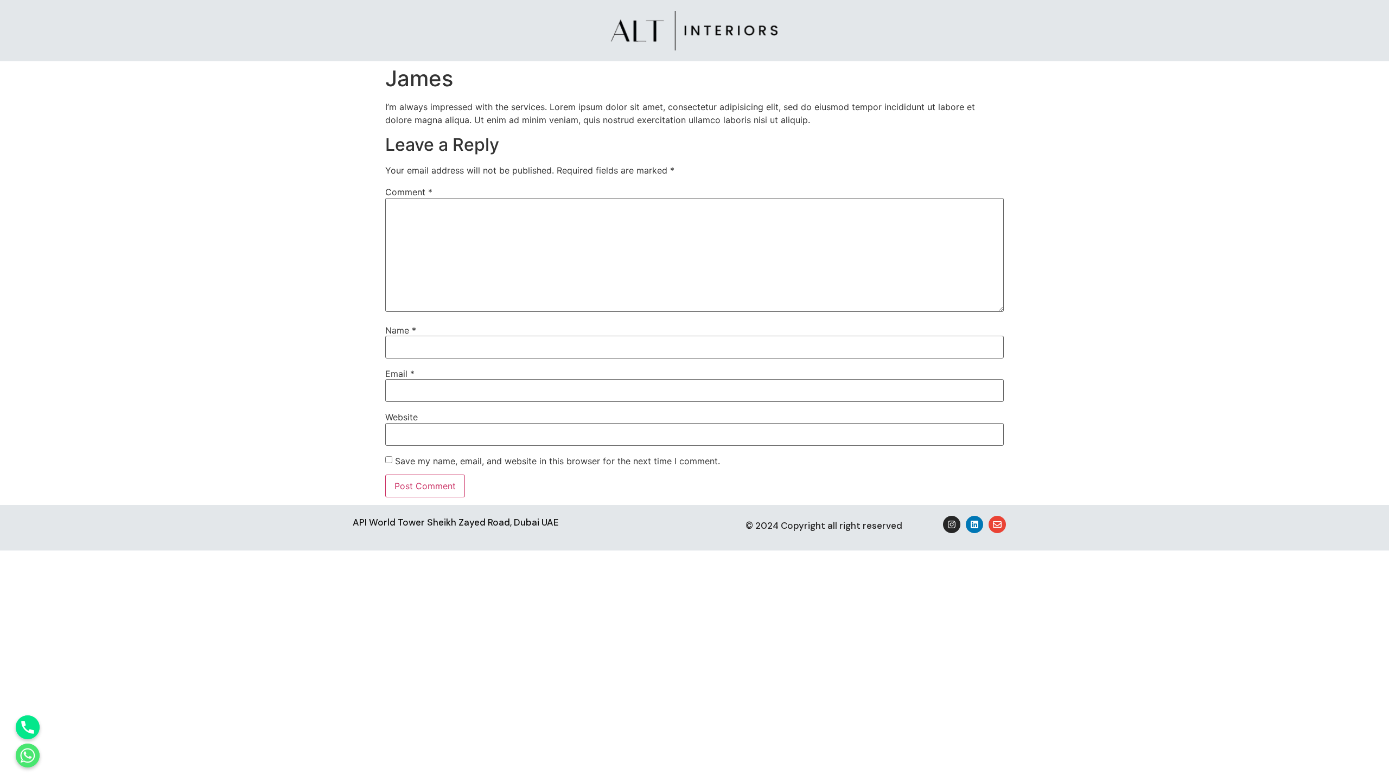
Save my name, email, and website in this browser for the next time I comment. (557, 461)
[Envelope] (997, 524)
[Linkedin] (974, 524)
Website (401, 417)
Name (400, 330)
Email (400, 373)
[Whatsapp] (28, 755)
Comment (408, 192)
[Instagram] (951, 524)
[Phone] (28, 727)
